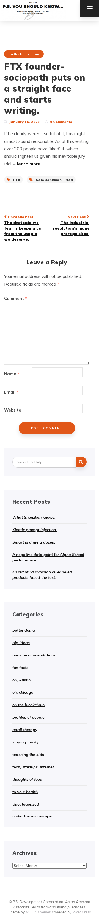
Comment (15, 298)
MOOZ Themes (38, 912)
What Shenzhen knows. (34, 517)
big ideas (21, 642)
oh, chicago (22, 692)
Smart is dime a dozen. (33, 542)
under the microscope (32, 816)
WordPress (82, 912)
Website (12, 410)
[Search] (81, 462)
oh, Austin (21, 679)
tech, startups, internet (33, 766)
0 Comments (61, 122)
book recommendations (34, 655)
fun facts (20, 667)
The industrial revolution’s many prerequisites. (71, 225)
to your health (25, 791)
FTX (16, 180)
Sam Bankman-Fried (54, 180)
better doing (23, 630)
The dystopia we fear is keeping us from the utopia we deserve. (22, 228)
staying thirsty (25, 742)
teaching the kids (28, 754)
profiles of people (28, 717)
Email (11, 392)
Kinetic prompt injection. (34, 529)
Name (11, 373)
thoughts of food (27, 779)
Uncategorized (25, 804)
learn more (29, 164)
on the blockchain (24, 54)
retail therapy (24, 729)
